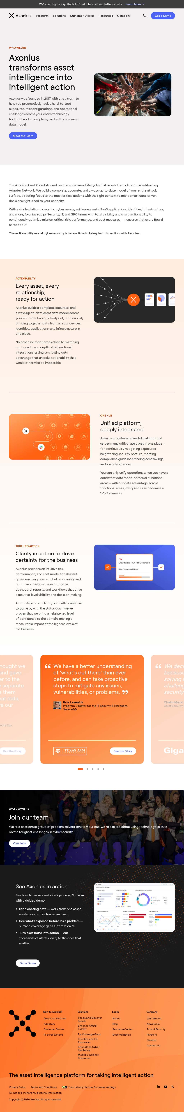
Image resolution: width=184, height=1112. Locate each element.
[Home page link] (22, 1023)
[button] (92, 709)
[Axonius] (20, 15)
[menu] (83, 15)
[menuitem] (42, 16)
